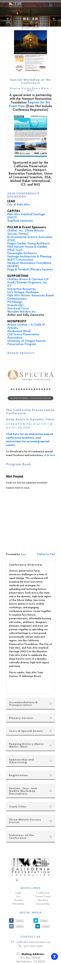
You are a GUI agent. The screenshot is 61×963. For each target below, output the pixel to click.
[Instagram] (11, 928)
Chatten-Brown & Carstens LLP (28, 279)
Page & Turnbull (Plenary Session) (30, 269)
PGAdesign (14, 302)
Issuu (23, 557)
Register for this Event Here (29, 104)
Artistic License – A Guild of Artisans (26, 326)
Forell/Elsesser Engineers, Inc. (27, 282)
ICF (9, 285)
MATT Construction (20, 259)
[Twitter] (35, 923)
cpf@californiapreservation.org (33, 944)
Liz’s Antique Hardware (23, 292)
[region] (30, 380)
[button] (30, 374)
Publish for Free (46, 557)
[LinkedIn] (37, 928)
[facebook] (11, 923)
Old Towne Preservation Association (23, 336)
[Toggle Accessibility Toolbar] (54, 956)
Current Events (43, 899)
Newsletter (18, 906)
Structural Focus (18, 308)
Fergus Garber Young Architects (28, 243)
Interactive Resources (21, 289)
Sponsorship (43, 906)
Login (18, 895)
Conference (42, 895)
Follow (19, 923)
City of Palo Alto (18, 204)
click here (49, 457)
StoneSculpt (15, 305)
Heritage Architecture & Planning (29, 256)
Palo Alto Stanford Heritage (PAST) (26, 215)
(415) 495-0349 (33, 948)
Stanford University (20, 220)
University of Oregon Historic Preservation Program (26, 342)
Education (42, 902)
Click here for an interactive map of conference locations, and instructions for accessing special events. (29, 442)
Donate (18, 902)
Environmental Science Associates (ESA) (29, 238)
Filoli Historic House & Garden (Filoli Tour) (27, 248)
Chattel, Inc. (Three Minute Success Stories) (25, 232)
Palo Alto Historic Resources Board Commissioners (30, 297)
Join (18, 899)
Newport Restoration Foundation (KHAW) (29, 264)
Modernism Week (19, 331)
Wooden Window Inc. (22, 311)
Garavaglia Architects (22, 253)
